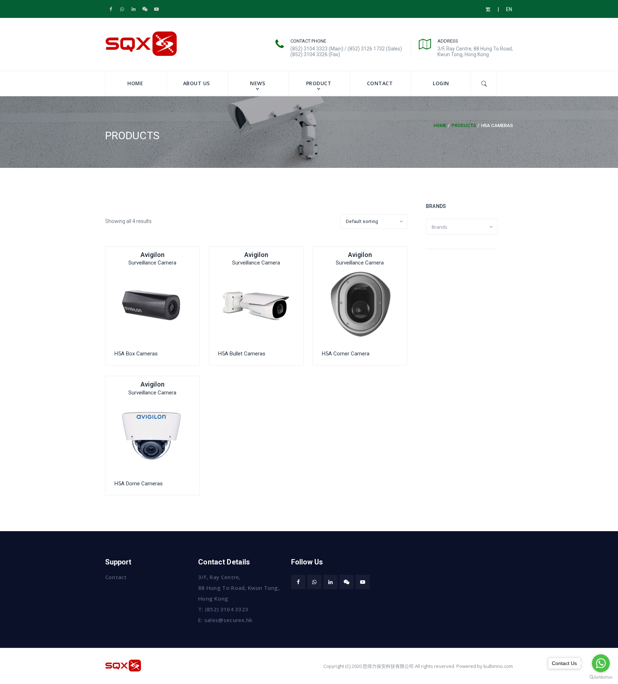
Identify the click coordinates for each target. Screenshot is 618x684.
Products (463, 125)
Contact (380, 83)
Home (135, 83)
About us (196, 83)
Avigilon (153, 254)
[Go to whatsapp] (601, 663)
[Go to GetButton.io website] (600, 677)
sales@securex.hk (228, 620)
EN (509, 9)
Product (319, 83)
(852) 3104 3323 (227, 609)
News (257, 83)
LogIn (441, 83)
